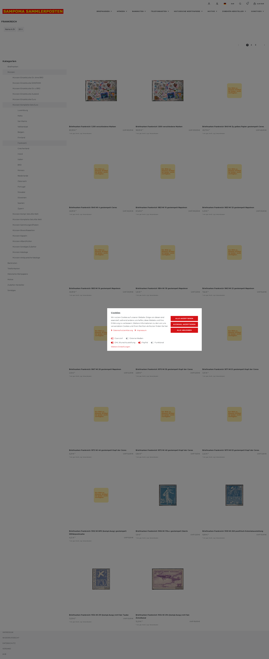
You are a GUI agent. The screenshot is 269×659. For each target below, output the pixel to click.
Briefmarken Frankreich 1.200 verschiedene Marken (92, 127)
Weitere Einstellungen (120, 347)
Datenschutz (9, 643)
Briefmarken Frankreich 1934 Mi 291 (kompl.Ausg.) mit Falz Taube (99, 615)
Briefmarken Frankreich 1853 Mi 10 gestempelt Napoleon (161, 208)
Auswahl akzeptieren (184, 324)
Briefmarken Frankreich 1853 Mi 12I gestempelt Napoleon (228, 208)
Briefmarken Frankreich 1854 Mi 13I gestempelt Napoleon (162, 288)
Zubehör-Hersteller (233, 11)
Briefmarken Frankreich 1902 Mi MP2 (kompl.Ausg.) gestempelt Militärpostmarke (97, 532)
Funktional (159, 343)
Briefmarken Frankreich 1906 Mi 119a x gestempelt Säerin (162, 531)
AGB (4, 654)
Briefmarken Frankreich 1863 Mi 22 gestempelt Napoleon (228, 288)
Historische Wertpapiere (187, 11)
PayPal (145, 343)
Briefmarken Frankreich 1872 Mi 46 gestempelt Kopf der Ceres (97, 450)
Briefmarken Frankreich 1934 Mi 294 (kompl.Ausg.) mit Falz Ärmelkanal (162, 616)
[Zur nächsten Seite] (262, 45)
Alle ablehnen (184, 330)
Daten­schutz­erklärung (123, 330)
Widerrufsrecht (11, 638)
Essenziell (119, 338)
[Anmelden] (209, 3)
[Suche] (240, 4)
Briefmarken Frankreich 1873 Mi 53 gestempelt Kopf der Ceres (230, 450)
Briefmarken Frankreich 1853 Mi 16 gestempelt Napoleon (94, 288)
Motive (211, 11)
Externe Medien (136, 338)
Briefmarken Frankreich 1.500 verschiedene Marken (159, 127)
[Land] (225, 4)
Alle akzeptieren (184, 318)
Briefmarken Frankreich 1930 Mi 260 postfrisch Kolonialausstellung (232, 531)
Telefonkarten (159, 11)
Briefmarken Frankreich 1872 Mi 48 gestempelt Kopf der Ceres (164, 450)
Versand (7, 649)
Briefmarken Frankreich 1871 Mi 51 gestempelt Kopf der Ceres (230, 369)
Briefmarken (103, 11)
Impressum (8, 632)
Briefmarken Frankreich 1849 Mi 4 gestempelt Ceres (93, 208)
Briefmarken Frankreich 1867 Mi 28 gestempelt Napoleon (95, 369)
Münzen (121, 11)
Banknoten (138, 11)
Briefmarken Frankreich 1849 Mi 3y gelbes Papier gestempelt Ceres (233, 127)
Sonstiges (256, 11)
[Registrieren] (217, 3)
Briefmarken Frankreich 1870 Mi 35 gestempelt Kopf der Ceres (164, 369)
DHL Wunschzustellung (125, 343)
